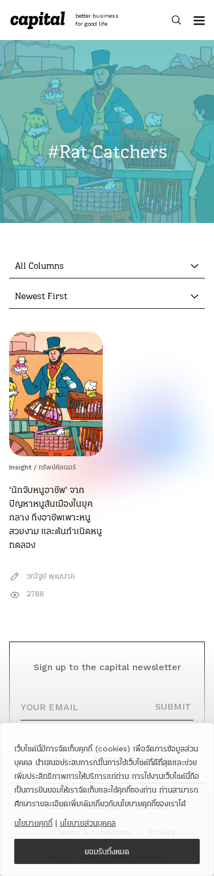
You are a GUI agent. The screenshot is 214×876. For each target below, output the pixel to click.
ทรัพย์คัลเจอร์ (57, 467)
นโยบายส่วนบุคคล (88, 822)
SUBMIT (173, 706)
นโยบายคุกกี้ (33, 822)
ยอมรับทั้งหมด (107, 851)
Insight (20, 467)
